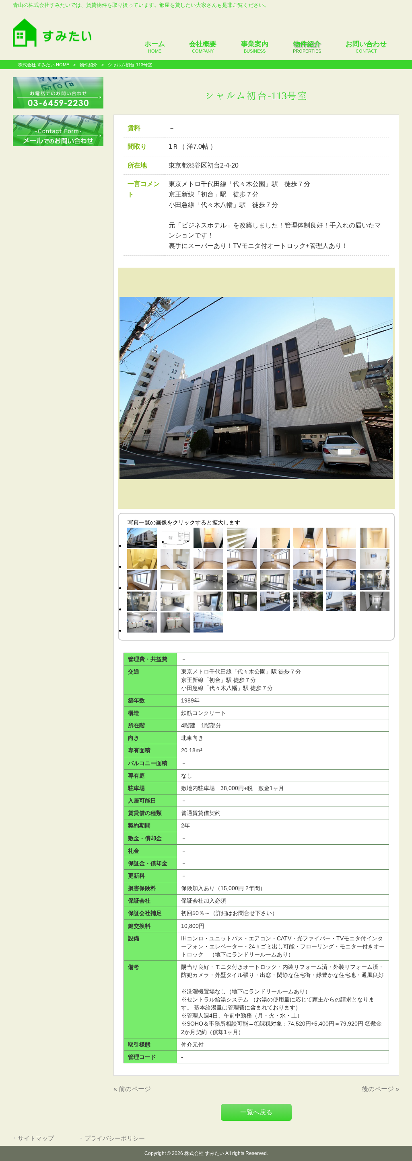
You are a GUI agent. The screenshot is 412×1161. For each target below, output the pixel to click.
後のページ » (380, 1088)
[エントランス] (308, 581)
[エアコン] (175, 581)
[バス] (142, 560)
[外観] (142, 539)
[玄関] (208, 539)
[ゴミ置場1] (241, 603)
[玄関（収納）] (275, 539)
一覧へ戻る (256, 1112)
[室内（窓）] (142, 581)
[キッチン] (175, 560)
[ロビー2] (241, 581)
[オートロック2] (142, 603)
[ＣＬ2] (374, 539)
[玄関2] (308, 539)
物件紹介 (88, 64)
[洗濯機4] (142, 623)
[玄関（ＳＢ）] (241, 539)
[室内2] (241, 560)
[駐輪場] (308, 603)
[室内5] (341, 560)
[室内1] (208, 560)
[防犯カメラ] (341, 603)
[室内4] (308, 560)
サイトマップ (36, 1138)
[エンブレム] (341, 581)
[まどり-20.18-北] (175, 539)
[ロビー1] (208, 581)
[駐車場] (275, 603)
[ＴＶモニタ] (374, 560)
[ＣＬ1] (341, 539)
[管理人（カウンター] (175, 603)
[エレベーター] (208, 603)
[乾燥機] (175, 623)
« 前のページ (132, 1088)
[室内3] (275, 560)
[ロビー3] (275, 581)
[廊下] (374, 603)
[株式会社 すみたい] (52, 44)
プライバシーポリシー (114, 1138)
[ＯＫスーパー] (208, 623)
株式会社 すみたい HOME (43, 64)
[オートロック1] (374, 581)
